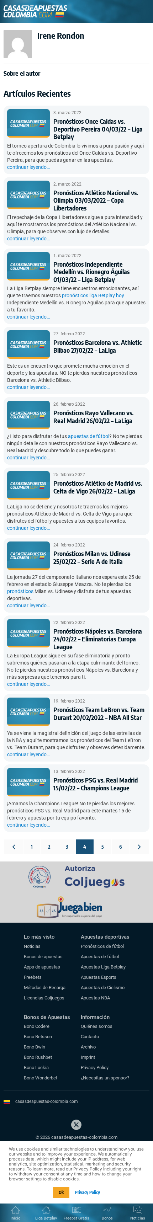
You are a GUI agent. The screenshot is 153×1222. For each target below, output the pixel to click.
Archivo (88, 1047)
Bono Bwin (34, 1047)
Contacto (90, 1036)
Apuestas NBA (95, 997)
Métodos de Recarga (44, 987)
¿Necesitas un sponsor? (105, 1077)
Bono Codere (36, 1026)
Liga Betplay (46, 1218)
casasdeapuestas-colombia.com (46, 1101)
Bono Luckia (36, 1067)
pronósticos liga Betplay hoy (93, 295)
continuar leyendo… (28, 167)
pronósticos (20, 591)
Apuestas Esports (98, 977)
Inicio (15, 1218)
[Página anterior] (13, 846)
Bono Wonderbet (40, 1077)
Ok (61, 1192)
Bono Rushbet (38, 1057)
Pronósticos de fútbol (102, 946)
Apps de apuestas (42, 967)
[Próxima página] (139, 846)
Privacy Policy (95, 1067)
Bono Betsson (38, 1036)
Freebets (33, 977)
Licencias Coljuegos (44, 997)
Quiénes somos (96, 1026)
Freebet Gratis (76, 1218)
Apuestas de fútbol (100, 956)
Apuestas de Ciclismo (103, 987)
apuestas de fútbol (88, 436)
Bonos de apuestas (43, 956)
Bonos (107, 1218)
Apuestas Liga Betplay (103, 967)
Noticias (32, 946)
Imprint (88, 1057)
